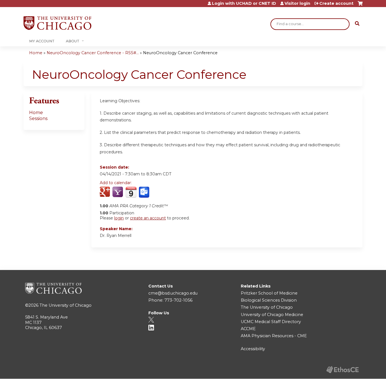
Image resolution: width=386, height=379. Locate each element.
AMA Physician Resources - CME (274, 335)
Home (35, 52)
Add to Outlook (144, 192)
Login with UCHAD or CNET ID (244, 3)
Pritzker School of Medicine (269, 293)
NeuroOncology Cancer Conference (180, 52)
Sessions (38, 118)
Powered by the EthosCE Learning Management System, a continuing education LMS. (342, 369)
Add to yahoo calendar (118, 192)
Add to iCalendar (131, 192)
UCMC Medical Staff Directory (271, 321)
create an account (148, 218)
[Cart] (360, 5)
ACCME (248, 328)
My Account (42, 41)
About (72, 41)
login (119, 218)
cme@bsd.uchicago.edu (173, 293)
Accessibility (253, 348)
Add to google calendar (105, 192)
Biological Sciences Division (269, 300)
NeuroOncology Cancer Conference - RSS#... (93, 52)
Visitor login (297, 3)
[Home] (57, 23)
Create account (336, 3)
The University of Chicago (66, 305)
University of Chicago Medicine (272, 314)
